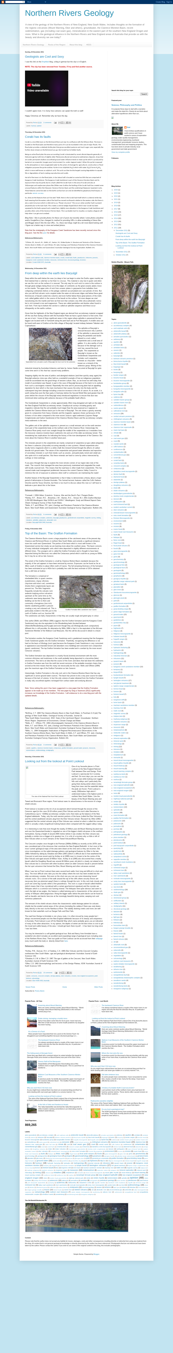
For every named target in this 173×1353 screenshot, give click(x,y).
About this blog (75, 45)
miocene (117, 749)
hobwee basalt (119, 636)
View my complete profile (121, 152)
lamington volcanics (121, 680)
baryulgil (56, 518)
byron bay (117, 394)
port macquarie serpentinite (124, 846)
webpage (99, 939)
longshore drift (119, 700)
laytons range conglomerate (124, 686)
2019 (116, 202)
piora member (119, 837)
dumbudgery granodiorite (123, 493)
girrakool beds (119, 584)
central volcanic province (123, 416)
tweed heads (118, 934)
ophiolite (35, 520)
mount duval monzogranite (123, 760)
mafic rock (117, 711)
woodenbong (118, 983)
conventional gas (120, 455)
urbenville (117, 950)
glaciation (117, 587)
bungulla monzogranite (122, 389)
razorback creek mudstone (123, 862)
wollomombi (118, 972)
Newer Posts (30, 987)
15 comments (47, 972)
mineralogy (118, 744)
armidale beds (119, 348)
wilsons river (118, 969)
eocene (116, 524)
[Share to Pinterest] (70, 122)
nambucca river (119, 777)
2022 (116, 196)
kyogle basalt (118, 678)
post (45, 233)
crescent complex (44, 976)
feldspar (116, 537)
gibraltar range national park (124, 581)
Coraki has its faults (38, 136)
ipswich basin (119, 661)
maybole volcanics (120, 722)
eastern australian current (123, 507)
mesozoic (53, 260)
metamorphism (119, 730)
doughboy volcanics (121, 485)
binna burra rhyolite (121, 361)
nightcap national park (122, 799)
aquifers (33, 748)
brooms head (118, 378)
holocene (89, 257)
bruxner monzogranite (122, 381)
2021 (116, 199)
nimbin (116, 802)
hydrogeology (119, 653)
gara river (117, 554)
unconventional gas (121, 947)
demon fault (118, 474)
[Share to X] (64, 122)
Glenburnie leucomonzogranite (125, 592)
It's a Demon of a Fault (36, 1032)
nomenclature (30, 750)
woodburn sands (120, 980)
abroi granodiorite (120, 323)
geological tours (119, 568)
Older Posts (98, 987)
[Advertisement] (132, 68)
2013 (116, 221)
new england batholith (122, 785)
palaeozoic (42, 520)
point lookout (118, 843)
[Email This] (59, 122)
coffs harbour (118, 447)
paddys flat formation (121, 818)
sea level (117, 887)
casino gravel (118, 408)
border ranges (119, 375)
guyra (116, 626)
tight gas (117, 917)
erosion (73, 976)
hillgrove (117, 631)
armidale (117, 345)
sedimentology (40, 750)
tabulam (116, 912)
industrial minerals (120, 656)
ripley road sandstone (121, 873)
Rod (34, 122)
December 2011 (122, 230)
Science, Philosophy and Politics (127, 105)
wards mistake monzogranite (124, 964)
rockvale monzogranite (122, 879)
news (115, 793)
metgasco (117, 735)
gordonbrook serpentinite (76, 518)
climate (116, 433)
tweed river (118, 936)
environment (118, 521)
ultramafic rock (51, 520)
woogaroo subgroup (121, 989)
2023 (116, 193)
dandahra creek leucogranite (124, 471)
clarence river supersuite (123, 427)
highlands (117, 628)
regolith (116, 865)
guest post (117, 617)
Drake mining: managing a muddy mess (52, 1018)
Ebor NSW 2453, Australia (40, 980)
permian (117, 829)
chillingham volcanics (121, 419)
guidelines (117, 620)
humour (33, 126)
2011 (116, 228)
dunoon (116, 499)
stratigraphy (50, 750)
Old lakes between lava (110, 1075)
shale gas (117, 892)
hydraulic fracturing (121, 648)
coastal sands (119, 444)
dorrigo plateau (55, 976)
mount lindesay (119, 766)
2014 (116, 218)
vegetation (117, 956)
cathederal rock (119, 411)
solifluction (117, 901)
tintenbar (117, 923)
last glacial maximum (121, 683)
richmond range (119, 868)
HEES (88, 45)
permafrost (117, 826)
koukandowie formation (122, 675)
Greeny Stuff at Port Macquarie (49, 1061)
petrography (118, 832)
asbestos (49, 518)
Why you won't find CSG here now (39, 1088)
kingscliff (117, 672)
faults (75, 257)
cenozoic (34, 976)
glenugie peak (119, 598)
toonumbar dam (119, 925)
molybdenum (118, 755)
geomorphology (119, 573)
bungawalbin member (122, 386)
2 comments (47, 122)
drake (116, 488)
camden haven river (121, 403)
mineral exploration (121, 738)
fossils (116, 548)
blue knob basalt (120, 364)
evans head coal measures (123, 532)
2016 (116, 212)
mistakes (29, 520)
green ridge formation (121, 612)
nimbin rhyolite (119, 804)
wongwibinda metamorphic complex (127, 978)
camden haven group (121, 400)
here (66, 941)
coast (115, 441)
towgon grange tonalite (122, 928)
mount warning (119, 769)
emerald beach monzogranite (124, 513)
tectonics (83, 260)
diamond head (119, 477)
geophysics (81, 257)
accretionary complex (38, 518)
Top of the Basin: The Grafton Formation (51, 533)
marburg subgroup (120, 719)
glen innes (117, 590)
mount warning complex (122, 771)
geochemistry (118, 559)
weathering (118, 967)
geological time (119, 565)
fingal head (118, 543)
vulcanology (35, 978)
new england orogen (121, 791)
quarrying (117, 848)
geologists (117, 570)
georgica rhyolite (120, 579)
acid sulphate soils (37, 257)
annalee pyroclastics (121, 337)
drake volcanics (119, 491)
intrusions (117, 658)
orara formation (119, 815)
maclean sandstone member (124, 705)
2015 (116, 215)
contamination (119, 452)
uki (115, 942)
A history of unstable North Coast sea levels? (118, 1088)
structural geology (73, 260)
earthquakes (118, 502)
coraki (62, 257)
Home (64, 987)
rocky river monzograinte (123, 881)
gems (116, 557)
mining (99, 518)
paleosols (117, 824)
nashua (116, 779)
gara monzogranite (120, 551)
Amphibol (45, 62)
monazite (117, 757)
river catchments (120, 876)
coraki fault (68, 257)
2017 (116, 209)
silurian (116, 895)
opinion (39, 126)
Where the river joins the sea (112, 1053)
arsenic (116, 350)
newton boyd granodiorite (123, 796)
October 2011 (121, 255)
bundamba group (120, 383)
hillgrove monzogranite (122, 634)
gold (115, 601)
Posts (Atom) (39, 991)
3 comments (47, 745)
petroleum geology (120, 835)
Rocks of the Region (56, 45)
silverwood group (120, 898)
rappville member (120, 859)
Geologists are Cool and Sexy (44, 56)
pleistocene (118, 840)
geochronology (119, 562)
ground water (78, 748)
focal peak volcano (120, 546)
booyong (117, 372)
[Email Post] (55, 122)
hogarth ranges (119, 639)
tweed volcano (119, 939)
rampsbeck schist (120, 857)
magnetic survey (90, 518)
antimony (117, 339)
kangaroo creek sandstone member (37, 260)
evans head (118, 529)
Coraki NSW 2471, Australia (41, 262)
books (116, 370)
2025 (116, 190)
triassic (116, 931)
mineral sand (118, 741)
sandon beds (118, 884)
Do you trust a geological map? (113, 1109)
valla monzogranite (121, 953)
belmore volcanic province (123, 359)
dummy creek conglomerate (124, 496)
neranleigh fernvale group (123, 782)
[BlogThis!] (62, 122)
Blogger (96, 1254)
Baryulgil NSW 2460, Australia (42, 522)
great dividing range (121, 609)
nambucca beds (119, 774)
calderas (117, 397)
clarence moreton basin (51, 257)
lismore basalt (119, 694)
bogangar (117, 367)
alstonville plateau (120, 334)
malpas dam (118, 716)
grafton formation (67, 748)
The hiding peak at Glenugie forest (39, 1053)
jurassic (95, 257)
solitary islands (119, 903)
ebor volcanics (66, 976)
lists (115, 697)
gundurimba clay (120, 623)
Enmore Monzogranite (122, 518)
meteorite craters (120, 733)
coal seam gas (119, 438)
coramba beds (119, 463)
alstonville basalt (120, 331)
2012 (116, 224)
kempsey (117, 669)
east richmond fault (120, 504)
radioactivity (118, 854)
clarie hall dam (119, 430)
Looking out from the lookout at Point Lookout (54, 761)
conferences (118, 449)
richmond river (62, 260)
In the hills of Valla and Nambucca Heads (53, 1105)
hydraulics (117, 650)
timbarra (117, 920)
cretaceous (57, 748)
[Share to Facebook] (67, 122)
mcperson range (120, 725)
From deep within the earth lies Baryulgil (51, 273)
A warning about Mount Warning (50, 1005)
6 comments (47, 254)
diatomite (117, 480)
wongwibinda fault (120, 975)
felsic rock (117, 540)
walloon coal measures (122, 961)
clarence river (119, 425)
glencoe (116, 595)
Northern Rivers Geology (69, 13)
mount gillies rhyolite (121, 763)
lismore (116, 691)
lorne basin (118, 702)
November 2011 (122, 252)
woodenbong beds (120, 986)
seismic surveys (37, 193)
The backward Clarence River (49, 1040)
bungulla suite (119, 392)
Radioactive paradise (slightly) (102, 1101)
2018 (116, 206)
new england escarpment (85, 976)
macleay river (118, 708)
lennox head (118, 689)
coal (115, 436)
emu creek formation (121, 515)
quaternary (118, 851)
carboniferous (119, 405)
